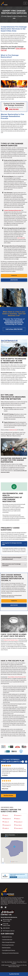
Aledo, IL (6, 817)
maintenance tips (13, 430)
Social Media (9, 963)
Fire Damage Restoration (8, 946)
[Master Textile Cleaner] (21, 751)
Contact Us (14, 275)
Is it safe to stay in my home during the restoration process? (11, 558)
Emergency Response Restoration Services (13, 321)
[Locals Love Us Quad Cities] (3, 746)
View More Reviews (8, 797)
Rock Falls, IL (19, 826)
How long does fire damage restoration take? (12, 543)
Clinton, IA (6, 823)
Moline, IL (18, 820)
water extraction (21, 238)
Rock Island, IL (19, 830)
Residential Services (7, 938)
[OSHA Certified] (14, 751)
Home (3, 963)
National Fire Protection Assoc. (11, 640)
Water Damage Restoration (8, 944)
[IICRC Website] (10, 746)
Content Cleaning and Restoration (12, 210)
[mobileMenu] (25, 3)
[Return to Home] (14, 893)
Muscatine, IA (19, 823)
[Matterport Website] (17, 746)
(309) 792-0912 (14, 280)
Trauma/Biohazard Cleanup (8, 952)
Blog (6, 963)
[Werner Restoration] (4, 3)
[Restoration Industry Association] (24, 746)
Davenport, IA (7, 826)
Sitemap (14, 963)
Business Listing (15, 968)
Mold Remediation (6, 949)
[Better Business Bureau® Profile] (7, 751)
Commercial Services (7, 941)
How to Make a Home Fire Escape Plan (17, 677)
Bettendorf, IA (7, 820)
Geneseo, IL (18, 817)
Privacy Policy (20, 963)
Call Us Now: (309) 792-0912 (14, 329)
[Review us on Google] (5, 909)
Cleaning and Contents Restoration (10, 954)
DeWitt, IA (6, 830)
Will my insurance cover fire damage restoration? (11, 564)
